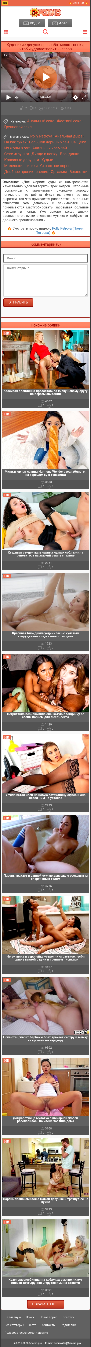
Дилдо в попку (44, 154)
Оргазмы (59, 172)
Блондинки (69, 154)
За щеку (78, 142)
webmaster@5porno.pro (67, 1343)
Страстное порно (55, 166)
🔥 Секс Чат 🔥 (78, 2)
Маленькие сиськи (21, 166)
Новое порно (48, 1317)
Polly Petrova (41, 136)
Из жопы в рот (17, 148)
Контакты (48, 1325)
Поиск (30, 1317)
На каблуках (15, 142)
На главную (12, 1317)
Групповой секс (18, 127)
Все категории (14, 1325)
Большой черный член (49, 142)
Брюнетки (78, 172)
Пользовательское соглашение (26, 1332)
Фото (32, 1325)
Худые (47, 160)
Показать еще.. (45, 1304)
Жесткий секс (69, 121)
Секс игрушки (16, 154)
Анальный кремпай (49, 148)
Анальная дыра (69, 136)
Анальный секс (40, 121)
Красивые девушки (21, 160)
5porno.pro (35, 1343)
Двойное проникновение (26, 172)
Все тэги (68, 1317)
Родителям (68, 1325)
